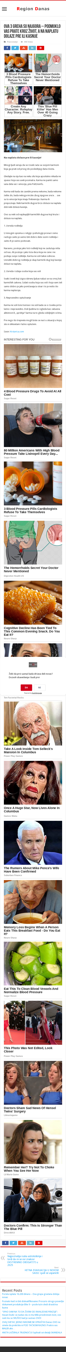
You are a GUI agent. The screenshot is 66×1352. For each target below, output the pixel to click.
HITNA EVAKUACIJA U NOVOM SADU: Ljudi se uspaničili (42, 1270)
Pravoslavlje (12, 42)
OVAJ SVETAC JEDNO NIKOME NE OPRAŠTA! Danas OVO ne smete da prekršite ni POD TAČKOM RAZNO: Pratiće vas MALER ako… (31, 1325)
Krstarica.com (17, 331)
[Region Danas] (33, 8)
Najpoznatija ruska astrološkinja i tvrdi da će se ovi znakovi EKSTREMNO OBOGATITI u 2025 (24, 1259)
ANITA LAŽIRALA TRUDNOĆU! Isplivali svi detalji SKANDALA (32, 1332)
